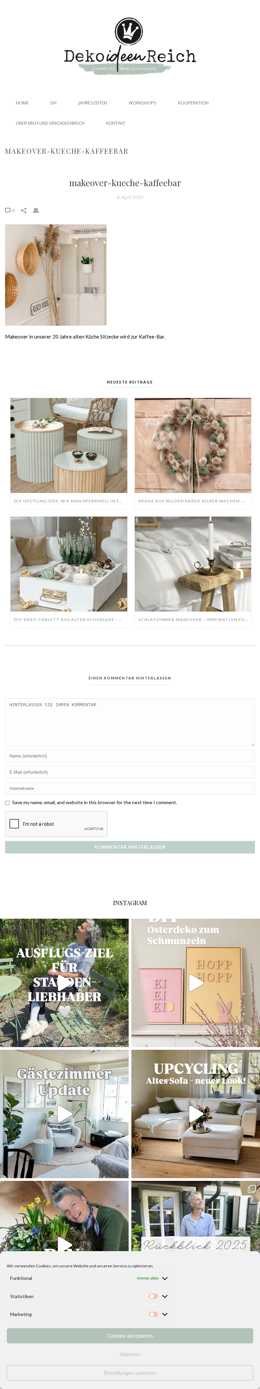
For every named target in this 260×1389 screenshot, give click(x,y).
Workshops (142, 103)
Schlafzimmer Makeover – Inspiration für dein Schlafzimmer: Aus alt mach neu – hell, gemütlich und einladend (195, 619)
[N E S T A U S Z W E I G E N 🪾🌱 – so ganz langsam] (64, 1245)
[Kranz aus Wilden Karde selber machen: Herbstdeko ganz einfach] (193, 445)
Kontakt (115, 123)
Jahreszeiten (93, 103)
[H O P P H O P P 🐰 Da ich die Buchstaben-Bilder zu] (195, 983)
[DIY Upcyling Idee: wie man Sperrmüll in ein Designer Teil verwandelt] (68, 445)
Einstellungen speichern (130, 1373)
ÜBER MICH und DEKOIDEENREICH (50, 123)
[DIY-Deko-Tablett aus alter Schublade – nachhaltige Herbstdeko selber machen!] (68, 564)
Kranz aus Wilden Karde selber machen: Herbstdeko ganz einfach (195, 500)
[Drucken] (39, 210)
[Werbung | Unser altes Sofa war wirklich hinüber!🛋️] (195, 1114)
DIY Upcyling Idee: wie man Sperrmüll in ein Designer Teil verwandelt (70, 500)
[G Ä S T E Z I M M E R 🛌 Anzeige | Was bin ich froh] (64, 1114)
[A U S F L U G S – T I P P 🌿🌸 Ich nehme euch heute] (64, 983)
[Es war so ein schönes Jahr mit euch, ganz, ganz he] (195, 1245)
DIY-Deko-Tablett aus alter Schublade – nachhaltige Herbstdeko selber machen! (70, 619)
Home (22, 103)
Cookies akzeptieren (130, 1336)
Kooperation (193, 103)
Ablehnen (130, 1354)
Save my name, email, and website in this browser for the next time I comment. (94, 802)
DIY (53, 103)
